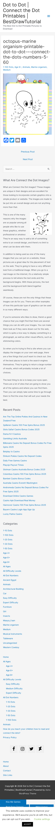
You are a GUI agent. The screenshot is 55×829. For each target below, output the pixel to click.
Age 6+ (18, 67)
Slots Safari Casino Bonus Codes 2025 (21, 429)
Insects (6, 616)
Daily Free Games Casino (15, 460)
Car (4, 593)
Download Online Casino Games (18, 496)
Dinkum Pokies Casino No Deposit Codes (22, 456)
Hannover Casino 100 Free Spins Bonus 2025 (24, 505)
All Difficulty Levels (12, 571)
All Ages (7, 566)
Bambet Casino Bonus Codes (17, 478)
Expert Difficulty (10, 602)
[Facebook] (14, 749)
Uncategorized (10, 643)
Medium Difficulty (14, 688)
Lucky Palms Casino (12, 514)
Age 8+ (6, 562)
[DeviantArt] (40, 749)
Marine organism (39, 67)
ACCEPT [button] (27, 824)
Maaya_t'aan (9, 620)
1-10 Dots (7, 530)
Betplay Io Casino (11, 451)
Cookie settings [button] (42, 819)
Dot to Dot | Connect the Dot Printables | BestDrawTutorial (22, 13)
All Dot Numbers (10, 575)
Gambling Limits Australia (15, 438)
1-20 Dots (7, 539)
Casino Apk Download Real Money (19, 500)
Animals (26, 67)
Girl (4, 611)
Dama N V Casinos (12, 434)
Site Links (7, 775)
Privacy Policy (10, 737)
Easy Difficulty (10, 598)
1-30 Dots (7, 544)
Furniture (7, 607)
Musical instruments (12, 634)
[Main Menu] (48, 16)
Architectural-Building (13, 589)
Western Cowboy (11, 647)
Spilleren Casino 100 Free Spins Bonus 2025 (24, 425)
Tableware (8, 638)
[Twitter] (31, 749)
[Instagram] (22, 749)
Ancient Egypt (9, 580)
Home (6, 657)
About (6, 766)
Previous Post (28, 151)
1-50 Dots (7, 548)
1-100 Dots (8, 67)
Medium (7, 70)
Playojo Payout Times (13, 465)
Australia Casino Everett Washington (20, 483)
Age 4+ (6, 553)
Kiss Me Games (13, 802)
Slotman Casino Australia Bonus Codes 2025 (24, 469)
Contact (7, 770)
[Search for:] (27, 169)
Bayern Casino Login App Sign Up (19, 509)
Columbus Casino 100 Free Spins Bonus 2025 (24, 474)
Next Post (28, 159)
